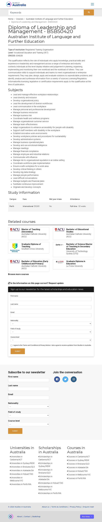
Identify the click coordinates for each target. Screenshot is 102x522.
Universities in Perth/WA (21, 484)
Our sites (86, 517)
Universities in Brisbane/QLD (23, 467)
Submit (18, 351)
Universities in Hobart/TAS (22, 474)
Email (12, 312)
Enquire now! (88, 507)
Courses (19, 19)
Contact (27, 516)
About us (45, 507)
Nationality (14, 320)
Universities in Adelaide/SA (22, 470)
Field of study (15, 329)
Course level (15, 337)
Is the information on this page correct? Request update (37, 283)
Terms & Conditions (59, 507)
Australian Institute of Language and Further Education (49, 19)
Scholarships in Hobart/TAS (51, 483)
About (19, 516)
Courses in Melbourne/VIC (79, 474)
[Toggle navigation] (92, 4)
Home (10, 19)
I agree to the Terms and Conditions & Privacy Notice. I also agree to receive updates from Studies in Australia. (52, 345)
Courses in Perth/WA (77, 478)
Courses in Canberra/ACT (79, 456)
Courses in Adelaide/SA (78, 467)
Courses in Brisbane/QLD (78, 464)
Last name (14, 304)
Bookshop (36, 516)
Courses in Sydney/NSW (78, 460)
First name (14, 296)
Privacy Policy (75, 507)
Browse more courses (18, 274)
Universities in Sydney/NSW (22, 463)
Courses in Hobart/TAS (78, 471)
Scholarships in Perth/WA (50, 493)
